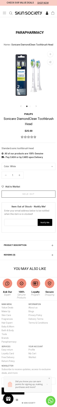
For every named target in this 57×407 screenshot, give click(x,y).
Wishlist (32, 357)
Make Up (6, 311)
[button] (28, 137)
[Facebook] (3, 399)
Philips (28, 114)
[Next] (36, 106)
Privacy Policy (35, 315)
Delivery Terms (35, 319)
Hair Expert (7, 323)
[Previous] (20, 106)
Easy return (7, 349)
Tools (4, 334)
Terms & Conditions (38, 323)
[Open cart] (52, 13)
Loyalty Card (8, 353)
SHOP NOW (43, 3)
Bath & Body (8, 330)
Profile (31, 349)
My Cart (32, 353)
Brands (5, 338)
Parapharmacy (9, 342)
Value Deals (7, 307)
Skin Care (6, 315)
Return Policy (8, 361)
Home (7, 44)
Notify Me (45, 222)
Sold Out (28, 194)
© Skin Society (28, 403)
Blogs (31, 311)
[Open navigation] (4, 13)
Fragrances (7, 319)
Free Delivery (8, 357)
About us (33, 307)
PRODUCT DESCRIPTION (15, 245)
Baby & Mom (8, 326)
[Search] (11, 13)
